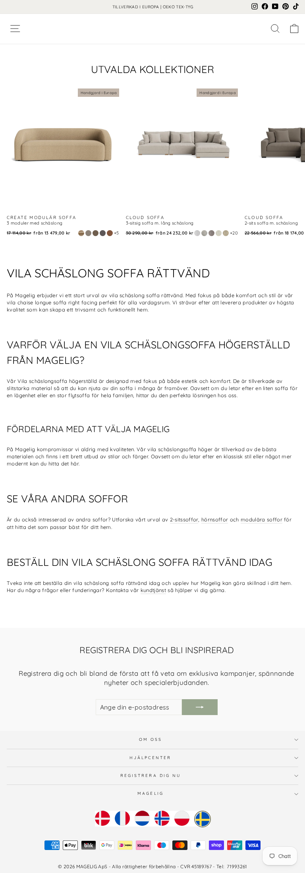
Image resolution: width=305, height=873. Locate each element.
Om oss (150, 739)
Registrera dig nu (150, 775)
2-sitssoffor (184, 519)
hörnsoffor (214, 519)
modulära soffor (261, 519)
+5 (116, 233)
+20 (234, 233)
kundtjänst (153, 590)
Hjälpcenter (150, 757)
